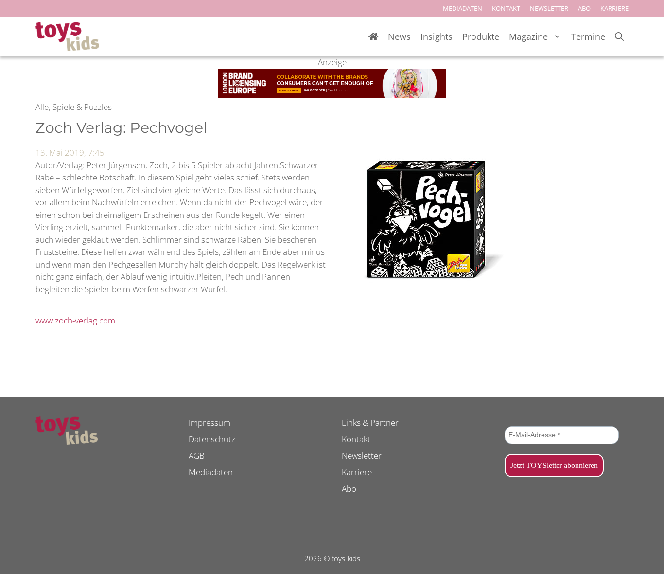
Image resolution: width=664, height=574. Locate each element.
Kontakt (356, 439)
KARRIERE (614, 8)
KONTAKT (506, 8)
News (399, 36)
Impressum (209, 422)
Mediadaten (211, 472)
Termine (588, 36)
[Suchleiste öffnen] (619, 36)
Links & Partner (370, 422)
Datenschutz (212, 439)
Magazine (528, 36)
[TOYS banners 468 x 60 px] (332, 94)
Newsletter (362, 455)
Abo (349, 488)
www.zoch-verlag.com (75, 320)
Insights (436, 36)
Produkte (480, 36)
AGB (197, 455)
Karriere (357, 472)
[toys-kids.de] (67, 36)
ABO (584, 8)
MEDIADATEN (462, 8)
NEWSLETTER (549, 8)
